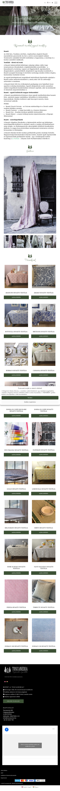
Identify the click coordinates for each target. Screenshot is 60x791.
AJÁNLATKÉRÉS (16, 297)
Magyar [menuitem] (36, 787)
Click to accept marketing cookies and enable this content (30, 745)
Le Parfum (15, 138)
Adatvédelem (4, 770)
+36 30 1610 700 (7, 676)
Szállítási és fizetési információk (8, 775)
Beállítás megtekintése (30, 402)
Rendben (30, 397)
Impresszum (4, 777)
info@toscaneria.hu (17, 676)
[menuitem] (5, 681)
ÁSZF (2, 773)
